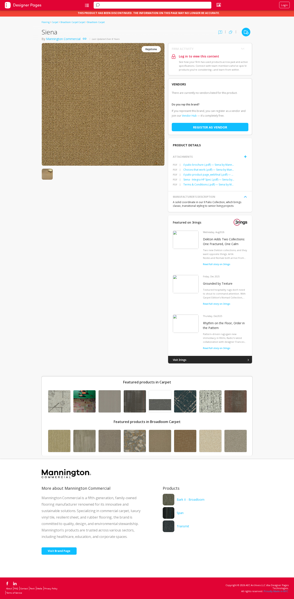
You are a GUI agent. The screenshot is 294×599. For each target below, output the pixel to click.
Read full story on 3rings (216, 264)
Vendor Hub (189, 115)
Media (39, 588)
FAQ (16, 588)
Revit (32, 588)
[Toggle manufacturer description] (245, 197)
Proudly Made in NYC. (276, 591)
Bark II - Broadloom (190, 499)
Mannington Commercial (63, 39)
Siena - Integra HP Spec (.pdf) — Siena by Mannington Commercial (208, 179)
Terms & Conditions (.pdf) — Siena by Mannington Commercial (208, 184)
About (9, 588)
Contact (24, 588)
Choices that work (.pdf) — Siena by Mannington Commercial (208, 169)
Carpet (55, 22)
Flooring (46, 22)
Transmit (183, 526)
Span (180, 513)
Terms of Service (14, 592)
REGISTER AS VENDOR (210, 127)
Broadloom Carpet (69, 22)
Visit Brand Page (59, 551)
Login (284, 5)
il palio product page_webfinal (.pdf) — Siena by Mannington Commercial (208, 174)
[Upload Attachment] (245, 156)
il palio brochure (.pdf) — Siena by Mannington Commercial (208, 165)
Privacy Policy (50, 588)
